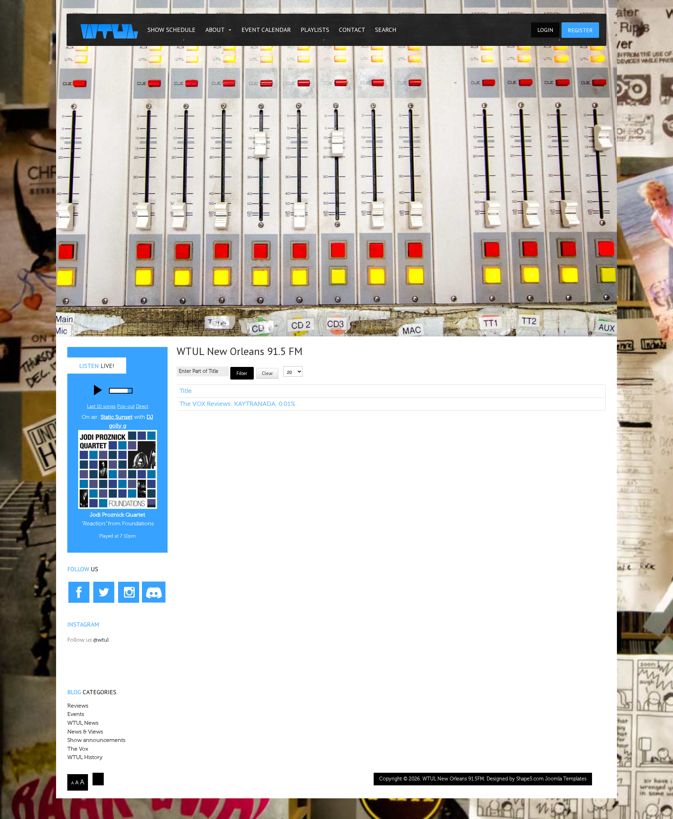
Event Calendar (266, 30)
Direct (142, 406)
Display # (292, 361)
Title (185, 391)
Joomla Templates (565, 779)
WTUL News (82, 723)
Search (385, 30)
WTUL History (85, 757)
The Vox (77, 749)
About (215, 30)
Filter (242, 373)
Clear (267, 373)
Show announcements (96, 740)
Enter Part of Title (228, 360)
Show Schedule (172, 30)
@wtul (101, 640)
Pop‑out (126, 406)
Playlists (315, 30)
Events (75, 714)
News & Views (85, 732)
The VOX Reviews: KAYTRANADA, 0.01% (237, 404)
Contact (352, 30)
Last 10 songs (101, 406)
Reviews (77, 706)
